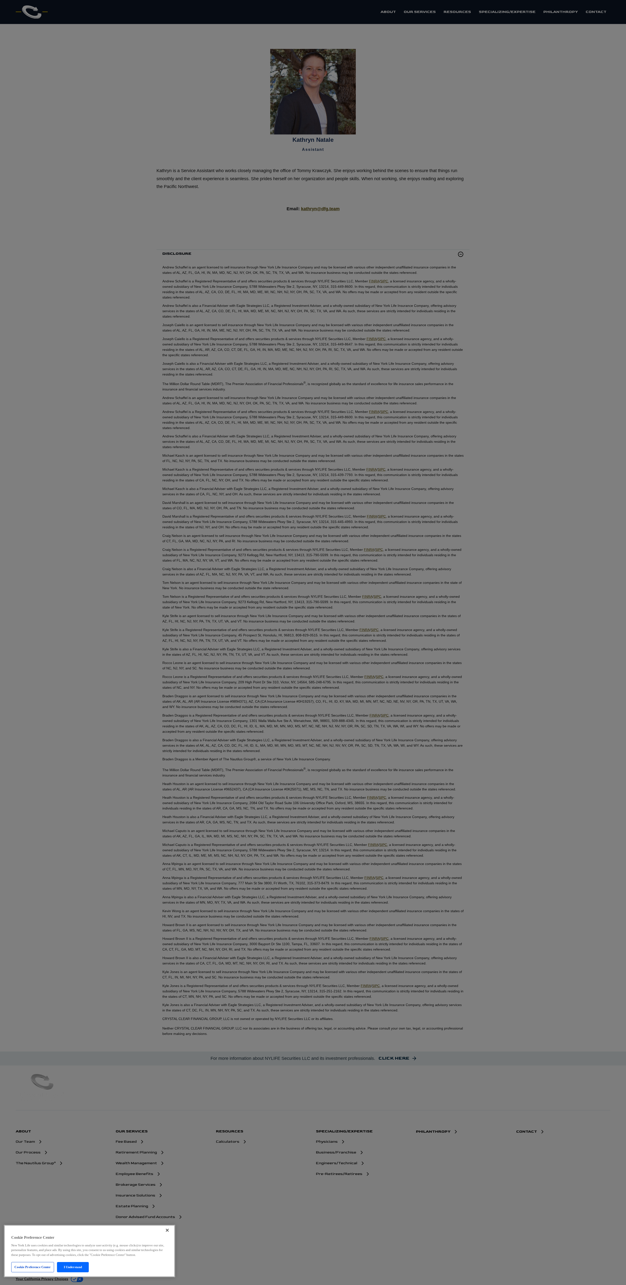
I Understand (73, 1267)
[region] (89, 1251)
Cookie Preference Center (32, 1267)
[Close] (167, 1230)
